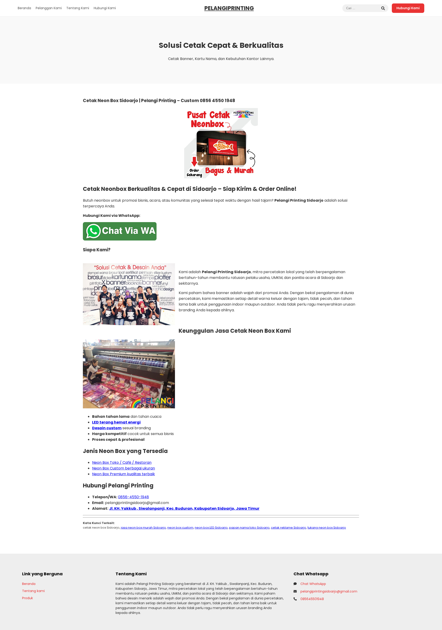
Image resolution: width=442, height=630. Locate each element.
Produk (27, 598)
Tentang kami (33, 591)
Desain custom (107, 428)
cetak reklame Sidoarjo (288, 527)
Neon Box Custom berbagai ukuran (123, 468)
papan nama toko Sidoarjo (249, 527)
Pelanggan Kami (49, 8)
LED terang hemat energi (116, 422)
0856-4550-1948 (133, 497)
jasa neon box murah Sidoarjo (143, 527)
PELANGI (229, 8)
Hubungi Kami (105, 8)
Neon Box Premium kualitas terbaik (123, 474)
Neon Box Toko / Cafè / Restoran (121, 462)
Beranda (24, 8)
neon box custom (180, 527)
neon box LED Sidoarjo (211, 527)
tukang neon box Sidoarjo (327, 527)
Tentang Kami (77, 8)
